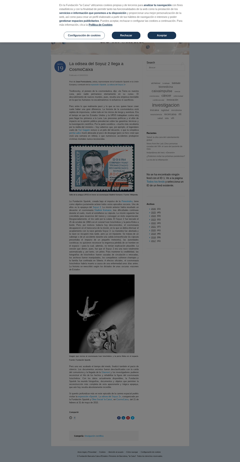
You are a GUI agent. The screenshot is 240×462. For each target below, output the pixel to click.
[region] (120, 21)
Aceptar (162, 35)
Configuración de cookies (84, 35)
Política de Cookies (100, 24)
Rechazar (126, 35)
